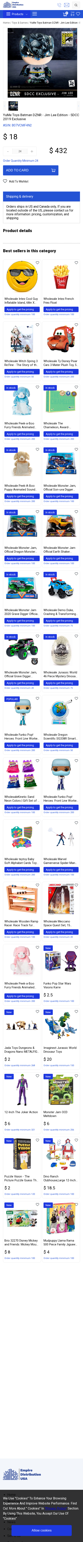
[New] (61, 976)
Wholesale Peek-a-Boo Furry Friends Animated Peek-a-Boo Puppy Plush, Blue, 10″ (20, 426)
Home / (7, 22)
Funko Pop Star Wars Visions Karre (57, 985)
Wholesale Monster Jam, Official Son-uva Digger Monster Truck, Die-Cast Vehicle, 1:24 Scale (60, 488)
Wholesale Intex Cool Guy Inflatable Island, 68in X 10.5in (21, 301)
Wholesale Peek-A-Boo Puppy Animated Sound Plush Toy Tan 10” (19, 488)
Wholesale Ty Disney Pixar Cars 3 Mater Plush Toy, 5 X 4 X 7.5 (60, 363)
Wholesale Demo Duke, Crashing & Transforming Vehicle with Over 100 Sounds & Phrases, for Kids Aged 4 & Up (60, 612)
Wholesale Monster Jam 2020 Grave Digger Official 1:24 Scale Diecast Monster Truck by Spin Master (21, 612)
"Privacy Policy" (56, 1508)
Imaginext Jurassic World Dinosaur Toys (60, 1049)
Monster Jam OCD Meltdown (55, 1114)
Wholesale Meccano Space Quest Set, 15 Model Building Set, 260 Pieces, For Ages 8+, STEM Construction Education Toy (61, 924)
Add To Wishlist (18, 181)
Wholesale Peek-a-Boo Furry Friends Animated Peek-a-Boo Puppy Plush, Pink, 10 (20, 986)
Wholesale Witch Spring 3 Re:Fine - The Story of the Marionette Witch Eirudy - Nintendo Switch (21, 363)
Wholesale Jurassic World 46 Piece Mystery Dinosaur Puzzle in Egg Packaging (61, 675)
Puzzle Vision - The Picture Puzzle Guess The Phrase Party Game (21, 1179)
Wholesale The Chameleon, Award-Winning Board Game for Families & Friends (60, 426)
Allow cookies (42, 1530)
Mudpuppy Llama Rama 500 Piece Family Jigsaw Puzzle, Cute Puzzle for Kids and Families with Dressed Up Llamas (59, 1243)
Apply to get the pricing (20, 309)
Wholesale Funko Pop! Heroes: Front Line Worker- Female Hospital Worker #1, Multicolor (21, 737)
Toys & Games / (21, 22)
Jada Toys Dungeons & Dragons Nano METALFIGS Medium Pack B (21, 1050)
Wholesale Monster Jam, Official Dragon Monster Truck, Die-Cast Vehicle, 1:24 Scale (20, 550)
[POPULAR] (22, 727)
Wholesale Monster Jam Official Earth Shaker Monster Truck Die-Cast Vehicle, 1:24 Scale (59, 550)
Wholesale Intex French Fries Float (59, 300)
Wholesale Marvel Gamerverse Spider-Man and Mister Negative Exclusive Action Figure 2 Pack (60, 861)
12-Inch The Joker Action (21, 1112)
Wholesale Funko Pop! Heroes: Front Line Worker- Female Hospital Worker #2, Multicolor (61, 799)
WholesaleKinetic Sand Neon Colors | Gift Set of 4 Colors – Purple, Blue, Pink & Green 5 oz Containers (21, 799)
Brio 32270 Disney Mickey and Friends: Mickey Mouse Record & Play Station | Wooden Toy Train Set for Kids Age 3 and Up (21, 1243)
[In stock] (22, 416)
